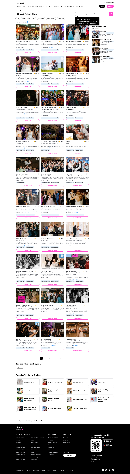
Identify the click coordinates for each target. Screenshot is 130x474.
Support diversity (51, 18)
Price (17, 18)
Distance (24, 18)
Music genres (41, 18)
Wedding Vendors (21, 421)
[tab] (25, 38)
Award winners (31, 18)
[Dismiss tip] (97, 18)
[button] (27, 22)
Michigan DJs (21, 10)
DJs (27, 421)
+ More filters (61, 18)
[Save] (37, 26)
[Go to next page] (64, 358)
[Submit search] (111, 14)
